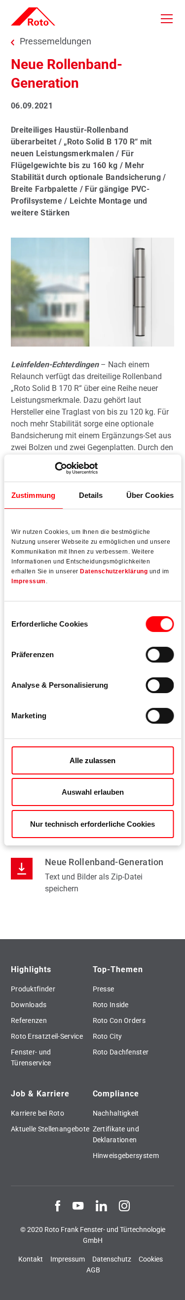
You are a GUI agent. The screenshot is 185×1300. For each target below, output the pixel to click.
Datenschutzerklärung (114, 571)
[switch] (160, 655)
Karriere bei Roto (37, 1113)
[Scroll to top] (168, 1283)
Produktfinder (33, 989)
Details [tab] (91, 495)
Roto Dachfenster (121, 1052)
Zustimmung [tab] (33, 495)
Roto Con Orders (119, 1020)
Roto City (107, 1036)
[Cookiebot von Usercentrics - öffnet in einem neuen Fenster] (54, 467)
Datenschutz (111, 1259)
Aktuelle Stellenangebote (50, 1129)
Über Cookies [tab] (150, 495)
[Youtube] (78, 1205)
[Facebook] (57, 1205)
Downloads (29, 1005)
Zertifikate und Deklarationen (116, 1134)
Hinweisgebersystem (126, 1155)
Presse (103, 989)
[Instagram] (124, 1205)
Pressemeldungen (55, 41)
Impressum (28, 581)
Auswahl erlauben (93, 792)
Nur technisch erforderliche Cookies (92, 824)
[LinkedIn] (101, 1205)
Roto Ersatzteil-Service (47, 1036)
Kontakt (30, 1259)
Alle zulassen (92, 760)
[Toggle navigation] (166, 18)
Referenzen (29, 1020)
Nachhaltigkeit (116, 1113)
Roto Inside (111, 1005)
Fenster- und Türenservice (31, 1057)
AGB (93, 1270)
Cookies (151, 1259)
